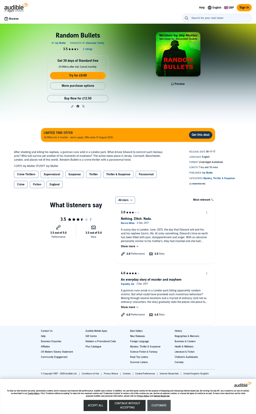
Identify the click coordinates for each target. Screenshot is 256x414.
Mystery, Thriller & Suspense (145, 346)
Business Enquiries (51, 341)
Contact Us (47, 330)
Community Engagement (54, 357)
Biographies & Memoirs (187, 336)
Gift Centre (91, 336)
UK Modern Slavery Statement (57, 351)
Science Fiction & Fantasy (143, 351)
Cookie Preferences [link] (145, 373)
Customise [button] (159, 405)
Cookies (127, 373)
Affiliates (45, 346)
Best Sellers (136, 330)
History (178, 330)
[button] (72, 106)
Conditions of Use (91, 373)
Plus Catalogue (93, 346)
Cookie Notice (34, 393)
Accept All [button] (95, 405)
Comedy (179, 362)
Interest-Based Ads (162, 396)
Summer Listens (139, 362)
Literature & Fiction (185, 351)
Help (43, 336)
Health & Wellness (184, 346)
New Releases (137, 336)
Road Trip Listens (139, 357)
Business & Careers (185, 341)
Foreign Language (139, 341)
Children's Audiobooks (186, 357)
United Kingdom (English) (196, 373)
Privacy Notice (143, 396)
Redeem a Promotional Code (101, 341)
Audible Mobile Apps (96, 330)
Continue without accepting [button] (127, 405)
